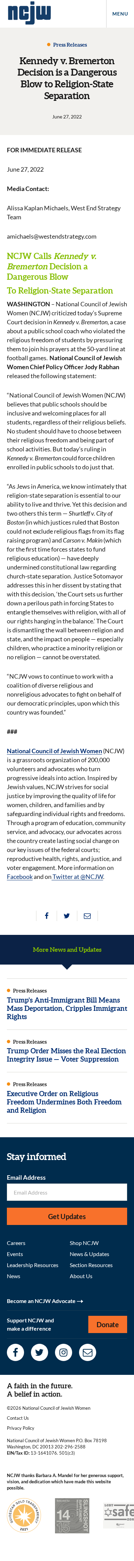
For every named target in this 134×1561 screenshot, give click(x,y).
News (13, 1276)
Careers (16, 1242)
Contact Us (18, 1418)
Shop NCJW (84, 1242)
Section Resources (91, 1265)
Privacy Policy (20, 1428)
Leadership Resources (32, 1265)
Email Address (26, 1177)
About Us (81, 1276)
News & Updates (89, 1254)
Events (15, 1254)
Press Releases (69, 45)
